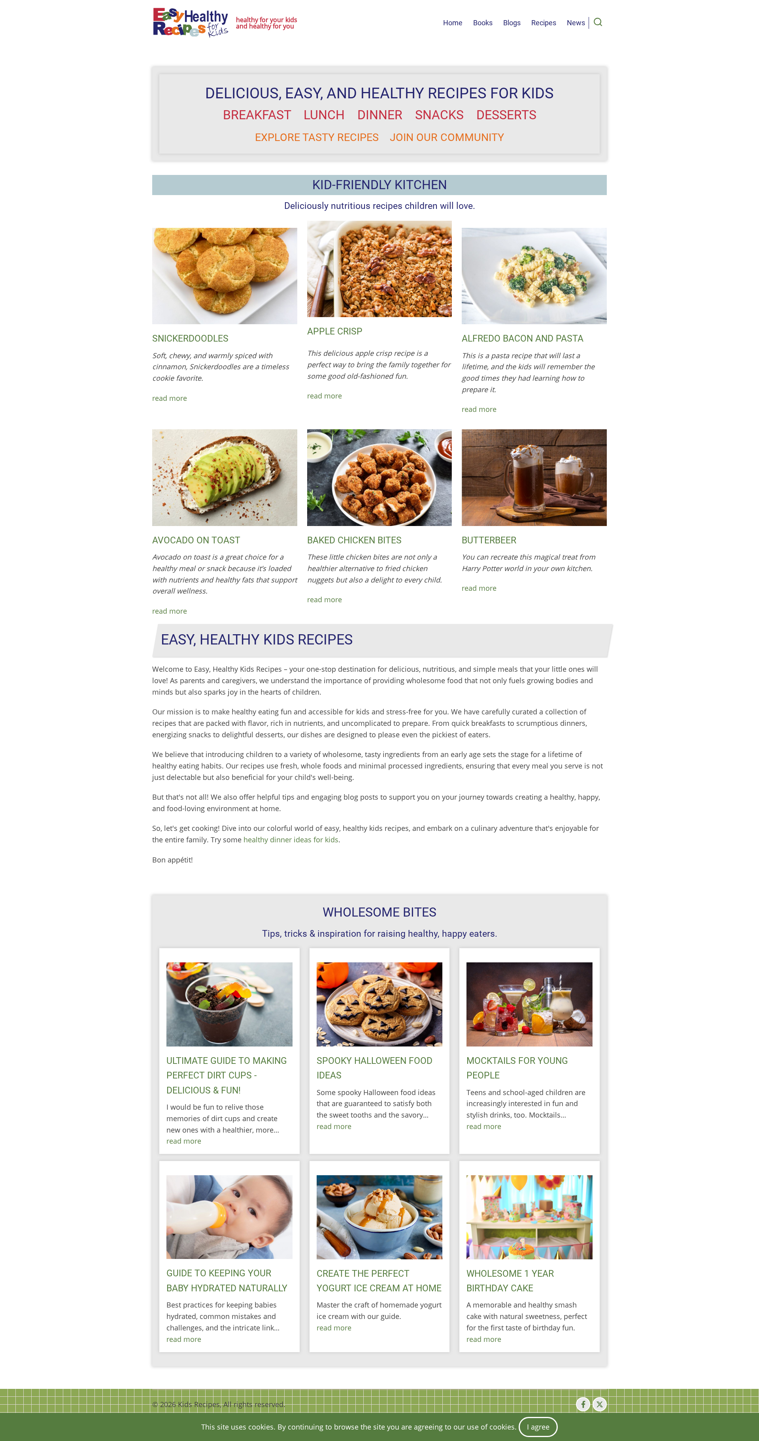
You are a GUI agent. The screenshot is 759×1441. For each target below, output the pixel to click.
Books (483, 23)
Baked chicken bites (354, 540)
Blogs (512, 23)
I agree (538, 1427)
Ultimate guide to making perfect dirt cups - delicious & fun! (226, 1075)
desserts (506, 114)
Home (453, 23)
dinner (379, 114)
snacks (439, 114)
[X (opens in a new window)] (600, 1404)
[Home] (191, 23)
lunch (324, 114)
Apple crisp (335, 331)
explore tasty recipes (317, 137)
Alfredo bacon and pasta (522, 338)
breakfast (257, 114)
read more (169, 398)
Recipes (543, 23)
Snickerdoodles (190, 338)
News (576, 23)
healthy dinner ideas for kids (291, 839)
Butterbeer (489, 540)
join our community (447, 137)
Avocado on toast (196, 540)
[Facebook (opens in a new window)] (583, 1404)
